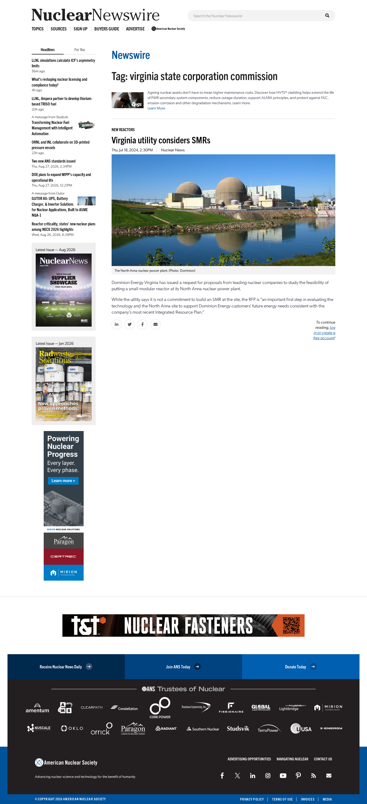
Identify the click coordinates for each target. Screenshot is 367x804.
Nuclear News (172, 149)
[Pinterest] (298, 775)
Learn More (156, 107)
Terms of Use (282, 799)
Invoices (308, 799)
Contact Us (323, 758)
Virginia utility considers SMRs (161, 139)
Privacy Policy (252, 799)
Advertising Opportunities (249, 758)
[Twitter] (237, 775)
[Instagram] (268, 775)
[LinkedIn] (252, 775)
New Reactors (123, 129)
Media (327, 799)
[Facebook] (222, 775)
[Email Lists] (329, 775)
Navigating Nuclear (292, 758)
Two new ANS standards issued (53, 160)
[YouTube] (283, 775)
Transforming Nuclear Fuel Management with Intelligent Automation (52, 128)
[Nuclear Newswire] (313, 775)
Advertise (135, 28)
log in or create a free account (324, 332)
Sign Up (80, 28)
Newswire (131, 54)
